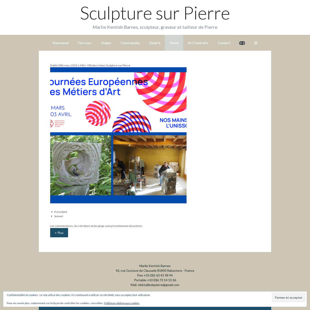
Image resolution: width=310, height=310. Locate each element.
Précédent (60, 212)
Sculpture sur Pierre (155, 12)
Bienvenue (61, 43)
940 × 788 (86, 65)
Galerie (154, 43)
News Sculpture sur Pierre (114, 65)
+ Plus (59, 233)
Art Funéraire (198, 43)
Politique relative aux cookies (122, 303)
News (174, 43)
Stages (106, 43)
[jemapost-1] (118, 202)
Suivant (58, 216)
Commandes (130, 43)
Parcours (85, 43)
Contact (223, 43)
